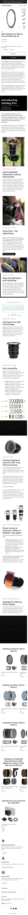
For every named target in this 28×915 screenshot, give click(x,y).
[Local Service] (3, 858)
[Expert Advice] (3, 872)
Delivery (4, 853)
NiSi (2, 31)
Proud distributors (8, 892)
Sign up (4, 896)
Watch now (7, 108)
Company (4, 888)
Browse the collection (9, 254)
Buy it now (13, 57)
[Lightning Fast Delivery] (3, 841)
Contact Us (4, 883)
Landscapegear (6, 5)
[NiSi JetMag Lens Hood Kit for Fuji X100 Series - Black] (3, 830)
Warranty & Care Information (7, 867)
